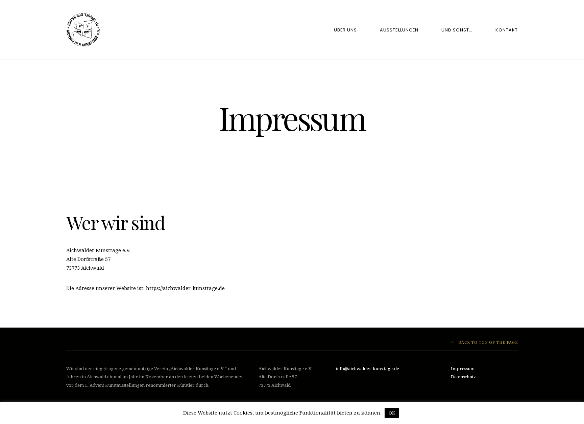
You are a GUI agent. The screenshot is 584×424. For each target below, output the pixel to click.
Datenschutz (463, 376)
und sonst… (456, 30)
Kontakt (506, 30)
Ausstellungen (399, 30)
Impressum (462, 368)
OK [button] (392, 413)
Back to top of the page (487, 342)
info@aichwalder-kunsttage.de (367, 368)
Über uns (345, 30)
